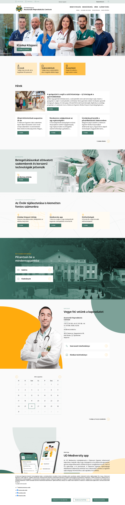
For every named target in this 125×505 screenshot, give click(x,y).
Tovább (50, 109)
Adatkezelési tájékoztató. (92, 480)
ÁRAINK (77, 10)
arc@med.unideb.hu (70, 329)
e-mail (38, 1)
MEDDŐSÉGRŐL (87, 7)
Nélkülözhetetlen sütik (24, 487)
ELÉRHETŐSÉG (104, 7)
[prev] (16, 377)
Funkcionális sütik (22, 490)
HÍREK (96, 7)
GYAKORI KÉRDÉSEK (105, 10)
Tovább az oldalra (23, 49)
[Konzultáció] (74, 69)
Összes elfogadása (99, 500)
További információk (21, 483)
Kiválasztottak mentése (60, 500)
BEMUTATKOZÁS (75, 7)
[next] (60, 377)
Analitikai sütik (22, 493)
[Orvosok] (26, 69)
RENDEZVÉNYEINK (96, 10)
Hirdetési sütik (22, 495)
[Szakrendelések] (50, 69)
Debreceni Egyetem (62, 1)
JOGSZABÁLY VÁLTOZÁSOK (86, 10)
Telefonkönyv (29, 1)
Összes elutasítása (80, 500)
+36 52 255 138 (20, 1)
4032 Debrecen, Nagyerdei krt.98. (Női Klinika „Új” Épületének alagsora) (74, 335)
